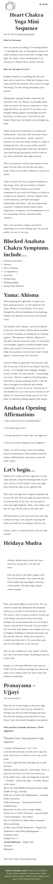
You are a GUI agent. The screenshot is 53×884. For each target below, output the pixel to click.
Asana (16, 859)
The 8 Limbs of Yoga (28, 859)
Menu (45, 4)
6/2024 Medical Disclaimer (29, 879)
